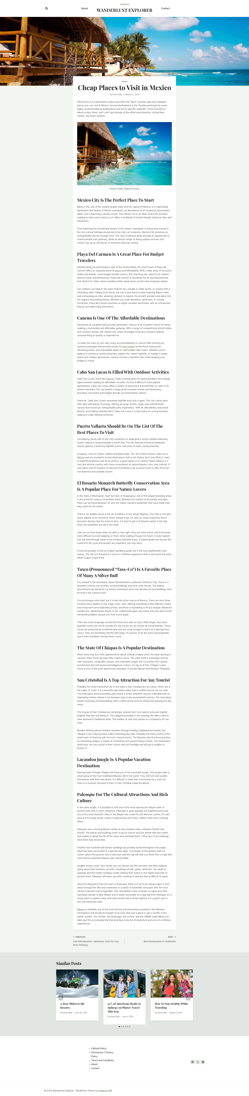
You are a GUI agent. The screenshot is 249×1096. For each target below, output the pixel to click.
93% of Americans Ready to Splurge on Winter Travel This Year (124, 1007)
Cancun (110, 379)
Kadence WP (105, 1090)
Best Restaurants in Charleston (160, 939)
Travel (124, 82)
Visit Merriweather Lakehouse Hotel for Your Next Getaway (96, 941)
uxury (118, 270)
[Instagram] (203, 1062)
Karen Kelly (117, 94)
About (84, 8)
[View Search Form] (46, 8)
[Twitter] (198, 1062)
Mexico (81, 457)
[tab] (119, 1026)
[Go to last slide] (60, 996)
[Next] (188, 996)
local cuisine (128, 346)
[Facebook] (193, 1062)
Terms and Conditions (102, 1060)
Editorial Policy (98, 1048)
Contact (165, 8)
